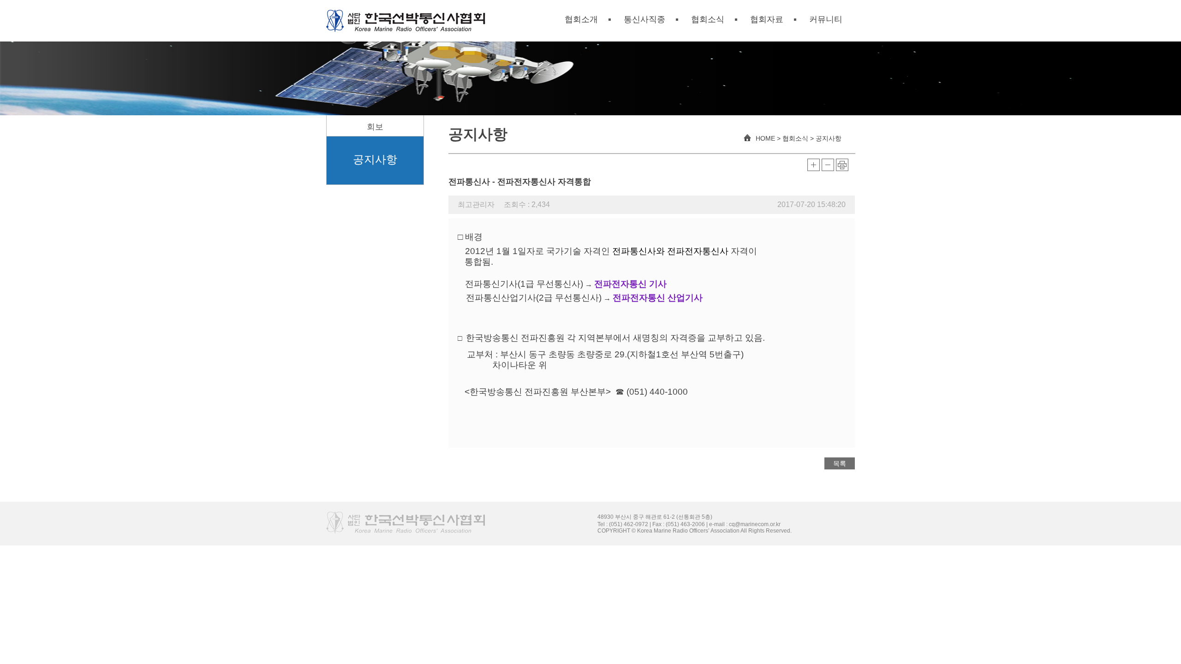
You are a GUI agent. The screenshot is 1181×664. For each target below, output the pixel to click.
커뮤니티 (825, 19)
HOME (764, 138)
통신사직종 (644, 19)
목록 (839, 463)
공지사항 (375, 159)
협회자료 (766, 19)
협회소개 (581, 19)
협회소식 (707, 19)
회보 (375, 126)
